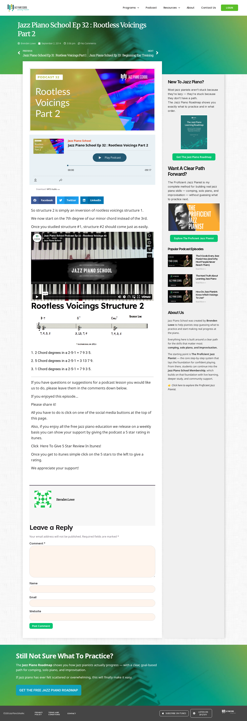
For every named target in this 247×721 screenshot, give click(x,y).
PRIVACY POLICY (39, 713)
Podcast (151, 7)
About (191, 7)
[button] (43, 200)
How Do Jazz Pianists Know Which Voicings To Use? (207, 294)
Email (32, 597)
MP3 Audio (53, 189)
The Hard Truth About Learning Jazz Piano (207, 277)
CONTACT (71, 713)
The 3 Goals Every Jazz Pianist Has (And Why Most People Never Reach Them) (207, 260)
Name (33, 583)
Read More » (201, 269)
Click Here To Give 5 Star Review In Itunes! (66, 446)
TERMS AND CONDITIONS (54, 713)
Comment (37, 543)
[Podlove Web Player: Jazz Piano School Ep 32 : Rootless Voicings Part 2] (92, 160)
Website (35, 611)
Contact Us (208, 7)
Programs (129, 7)
